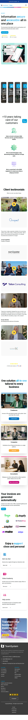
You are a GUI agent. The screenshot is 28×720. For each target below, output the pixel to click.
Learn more (5, 607)
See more (5, 586)
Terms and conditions (5, 691)
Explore (3, 508)
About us (2, 686)
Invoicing (2, 674)
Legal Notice (14, 712)
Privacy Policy (14, 708)
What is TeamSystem (4, 684)
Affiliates (16, 677)
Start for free (5, 635)
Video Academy (17, 669)
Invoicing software (18, 676)
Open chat (5, 565)
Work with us (3, 688)
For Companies (3, 669)
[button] (25, 5)
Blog (15, 672)
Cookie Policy (14, 710)
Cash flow (2, 676)
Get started (24, 121)
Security (13, 707)
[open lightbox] (14, 204)
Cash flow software (18, 674)
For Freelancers (3, 672)
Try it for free (5, 32)
